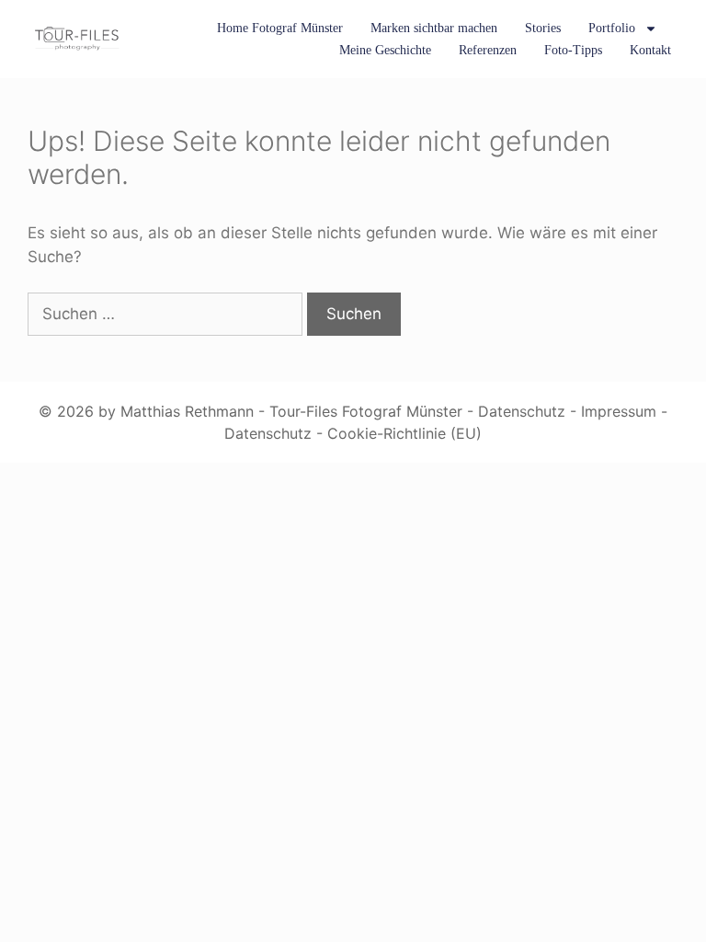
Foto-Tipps (573, 50)
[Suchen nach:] (167, 313)
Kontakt (650, 50)
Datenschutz (521, 411)
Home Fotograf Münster (280, 28)
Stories (543, 28)
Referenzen (488, 50)
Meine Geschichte (385, 50)
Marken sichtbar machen (433, 28)
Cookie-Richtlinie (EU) (404, 433)
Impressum (618, 411)
